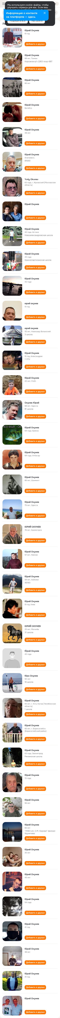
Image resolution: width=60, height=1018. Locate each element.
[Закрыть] (44, 13)
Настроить (37, 20)
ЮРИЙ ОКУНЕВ (33, 526)
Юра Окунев (31, 675)
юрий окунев (31, 303)
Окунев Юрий (32, 402)
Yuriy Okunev (31, 179)
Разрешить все (17, 20)
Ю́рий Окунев (32, 651)
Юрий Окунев (32, 30)
